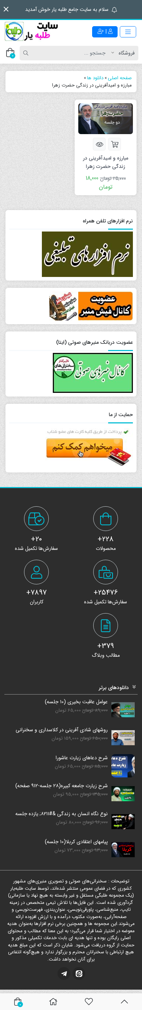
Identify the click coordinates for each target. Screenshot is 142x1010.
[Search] (27, 53)
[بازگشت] (124, 1002)
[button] (6, 9)
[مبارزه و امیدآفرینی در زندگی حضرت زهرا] (105, 118)
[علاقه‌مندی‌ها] (89, 1002)
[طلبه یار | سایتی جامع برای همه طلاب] (31, 31)
